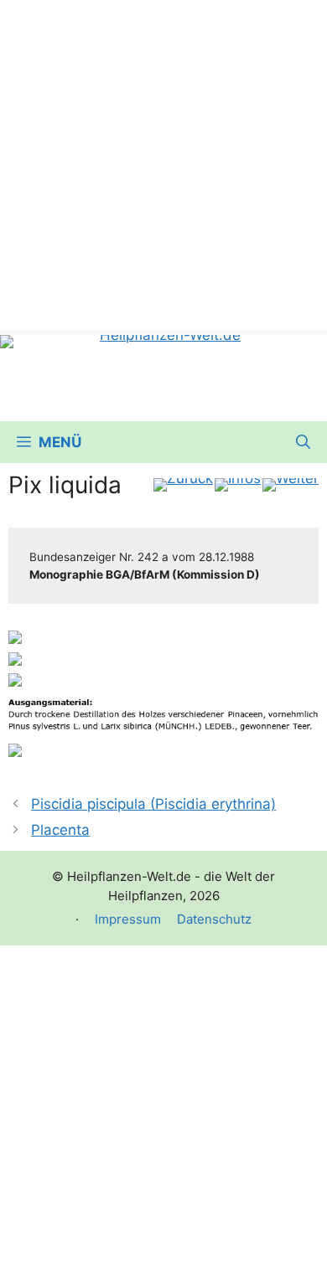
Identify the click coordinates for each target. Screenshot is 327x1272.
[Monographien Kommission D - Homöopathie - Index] (238, 485)
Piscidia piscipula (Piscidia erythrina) (153, 804)
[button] (303, 442)
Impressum (128, 919)
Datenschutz (214, 919)
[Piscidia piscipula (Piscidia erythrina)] (183, 485)
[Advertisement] (163, 163)
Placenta (60, 829)
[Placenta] (290, 485)
